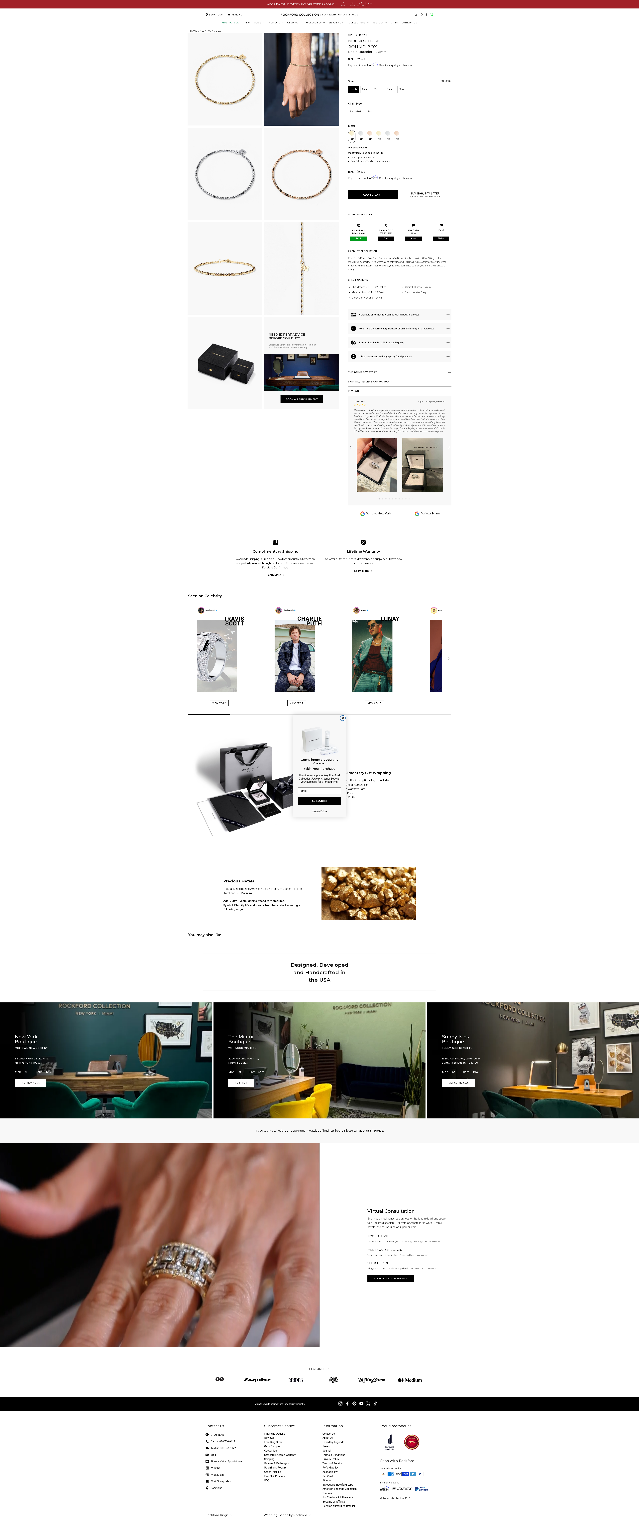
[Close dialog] (342, 718)
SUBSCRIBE (319, 800)
